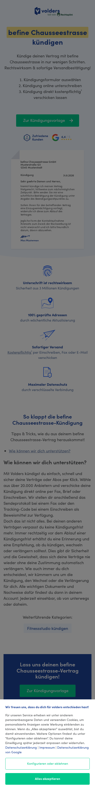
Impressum (47, 747)
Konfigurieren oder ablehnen (47, 763)
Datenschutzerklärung (21, 747)
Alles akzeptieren (47, 778)
